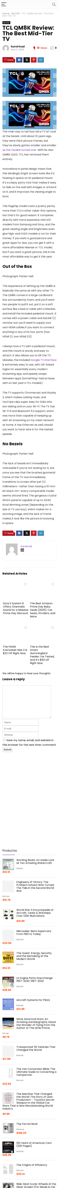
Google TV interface (43, 360)
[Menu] (4, 4)
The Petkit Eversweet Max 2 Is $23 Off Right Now (15, 650)
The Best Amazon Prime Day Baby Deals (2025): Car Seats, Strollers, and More (42, 609)
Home (6, 13)
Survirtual (18, 46)
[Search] (54, 4)
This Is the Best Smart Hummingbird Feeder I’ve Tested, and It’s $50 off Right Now (42, 655)
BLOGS (16, 13)
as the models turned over (19, 150)
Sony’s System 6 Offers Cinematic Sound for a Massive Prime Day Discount (15, 608)
